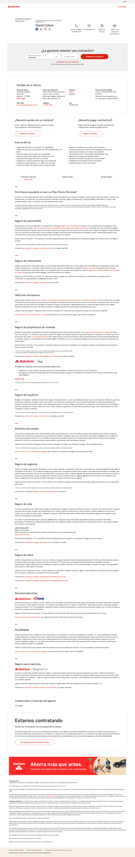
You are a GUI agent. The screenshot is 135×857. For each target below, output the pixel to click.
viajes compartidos (81, 228)
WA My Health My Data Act (16, 850)
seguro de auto (90, 268)
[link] (89, 31)
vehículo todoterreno (91, 300)
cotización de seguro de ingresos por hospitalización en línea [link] (46, 580)
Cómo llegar (21, 98)
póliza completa (51, 796)
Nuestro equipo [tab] (106, 177)
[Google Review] (41, 29)
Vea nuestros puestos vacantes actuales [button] (34, 742)
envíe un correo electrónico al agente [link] (34, 451)
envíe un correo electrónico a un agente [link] (35, 314)
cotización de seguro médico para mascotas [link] (40, 687)
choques (49, 228)
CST (109, 90)
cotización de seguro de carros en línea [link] (39, 248)
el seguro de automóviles (69, 226)
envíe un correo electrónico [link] (30, 617)
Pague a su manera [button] (90, 133)
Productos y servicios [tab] (28, 177)
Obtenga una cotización (94, 56)
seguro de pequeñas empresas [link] (46, 491)
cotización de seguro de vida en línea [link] (38, 542)
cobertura (36, 228)
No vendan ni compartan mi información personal (58, 850)
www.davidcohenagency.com (27, 105)
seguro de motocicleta (96, 270)
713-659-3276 (47, 105)
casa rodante (42, 300)
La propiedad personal (40, 337)
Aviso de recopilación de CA (34, 850)
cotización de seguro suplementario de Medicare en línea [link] (45, 577)
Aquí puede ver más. (22, 534)
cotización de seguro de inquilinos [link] (37, 416)
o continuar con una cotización (67, 62)
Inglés (71, 92)
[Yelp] (49, 29)
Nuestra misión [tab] (67, 177)
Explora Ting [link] (19, 379)
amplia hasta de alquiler (62, 228)
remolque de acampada (58, 300)
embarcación (75, 300)
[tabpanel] (67, 95)
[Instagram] (45, 29)
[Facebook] (37, 29)
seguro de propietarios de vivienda (98, 332)
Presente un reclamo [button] (27, 133)
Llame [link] (17, 314)
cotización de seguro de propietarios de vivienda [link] (42, 356)
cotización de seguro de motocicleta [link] (38, 282)
